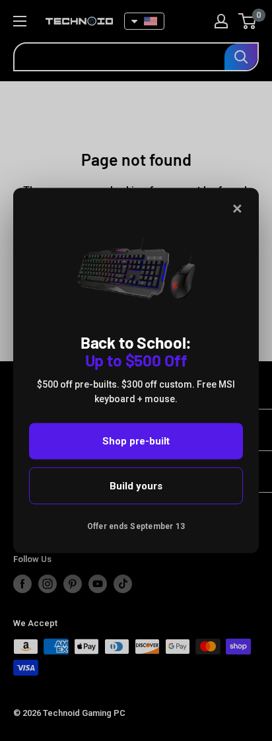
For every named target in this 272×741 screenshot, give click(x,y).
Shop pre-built (136, 441)
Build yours (136, 485)
